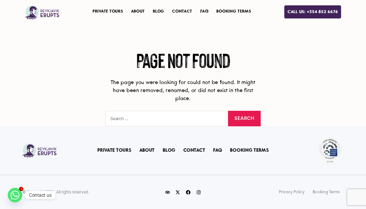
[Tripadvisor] (167, 192)
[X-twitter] (177, 192)
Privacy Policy (291, 192)
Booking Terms (233, 11)
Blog (158, 11)
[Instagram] (198, 192)
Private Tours (107, 11)
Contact (182, 11)
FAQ (204, 11)
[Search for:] (164, 120)
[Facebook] (188, 192)
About (138, 11)
